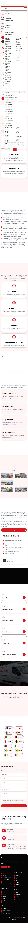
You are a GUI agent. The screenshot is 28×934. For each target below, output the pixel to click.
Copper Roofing (8, 25)
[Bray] (17, 732)
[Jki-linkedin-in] (5, 867)
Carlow (9, 737)
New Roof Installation (9, 20)
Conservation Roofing (9, 30)
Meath (20, 750)
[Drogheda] (16, 737)
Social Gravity (18, 917)
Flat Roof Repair (7, 609)
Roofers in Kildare (8, 104)
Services (6, 11)
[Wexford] (16, 755)
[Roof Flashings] (24, 631)
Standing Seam (8, 29)
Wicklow (10, 732)
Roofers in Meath (8, 121)
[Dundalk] (6, 741)
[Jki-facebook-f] (2, 867)
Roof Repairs (7, 13)
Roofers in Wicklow (8, 106)
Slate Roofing (7, 22)
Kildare (20, 728)
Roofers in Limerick (9, 118)
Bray (20, 732)
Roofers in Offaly (8, 123)
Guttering (5, 643)
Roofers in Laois (8, 116)
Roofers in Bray (8, 107)
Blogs (6, 143)
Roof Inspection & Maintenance (11, 99)
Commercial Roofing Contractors (11, 93)
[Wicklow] (7, 732)
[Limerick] (16, 746)
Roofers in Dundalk (8, 113)
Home (6, 8)
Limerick (19, 746)
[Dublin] (6, 728)
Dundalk (9, 741)
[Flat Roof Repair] (24, 609)
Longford (10, 750)
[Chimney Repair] (24, 620)
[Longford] (6, 750)
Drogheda (20, 737)
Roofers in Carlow (8, 109)
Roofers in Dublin (8, 102)
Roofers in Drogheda (9, 111)
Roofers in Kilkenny (9, 114)
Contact (6, 144)
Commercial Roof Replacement (11, 97)
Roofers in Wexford (8, 125)
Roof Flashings (7, 632)
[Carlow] (6, 737)
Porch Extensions (8, 36)
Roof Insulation (8, 18)
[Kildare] (16, 728)
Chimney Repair (8, 16)
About (6, 10)
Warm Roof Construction (9, 32)
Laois (9, 746)
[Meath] (17, 750)
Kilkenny (20, 741)
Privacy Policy (17, 802)
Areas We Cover (8, 100)
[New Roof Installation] (24, 654)
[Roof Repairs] (24, 597)
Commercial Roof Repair (9, 95)
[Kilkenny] (16, 741)
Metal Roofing (7, 23)
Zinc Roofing (7, 27)
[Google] (8, 867)
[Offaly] (6, 755)
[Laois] (6, 746)
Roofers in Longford (9, 120)
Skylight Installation (8, 34)
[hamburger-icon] (25, 7)
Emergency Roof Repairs (10, 15)
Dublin (10, 728)
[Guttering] (24, 643)
